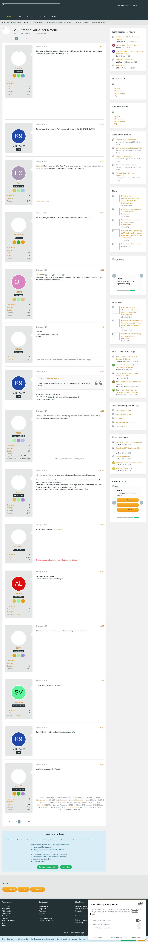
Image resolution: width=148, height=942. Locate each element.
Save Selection (116, 937)
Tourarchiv (6, 906)
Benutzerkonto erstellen (47, 867)
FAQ (115, 96)
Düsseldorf (40, 166)
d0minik (118, 370)
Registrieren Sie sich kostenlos (58, 840)
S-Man (118, 68)
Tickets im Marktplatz (83, 920)
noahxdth (119, 465)
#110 (102, 270)
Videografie (6, 911)
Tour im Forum (119, 93)
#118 (102, 680)
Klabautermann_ (121, 395)
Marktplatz (42, 913)
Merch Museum (44, 916)
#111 (102, 327)
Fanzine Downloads (46, 921)
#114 (102, 470)
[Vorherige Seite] (4, 38)
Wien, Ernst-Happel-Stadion (126, 165)
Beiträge (10, 86)
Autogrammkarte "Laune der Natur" (129, 462)
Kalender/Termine (8, 921)
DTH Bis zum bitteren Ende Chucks (129, 442)
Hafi (117, 378)
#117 (102, 626)
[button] (9, 889)
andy (15, 33)
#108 (102, 161)
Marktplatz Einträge (13, 560)
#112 (102, 371)
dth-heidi (119, 48)
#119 (102, 727)
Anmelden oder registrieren (127, 5)
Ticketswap (79, 922)
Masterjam (79, 911)
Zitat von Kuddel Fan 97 (49, 378)
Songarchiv (6, 913)
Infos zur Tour (119, 91)
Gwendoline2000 (121, 361)
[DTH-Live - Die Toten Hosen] (58, 7)
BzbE (118, 56)
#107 (102, 124)
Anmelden (66, 867)
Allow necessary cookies (102, 920)
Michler (118, 445)
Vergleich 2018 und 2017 (125, 59)
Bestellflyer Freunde (123, 456)
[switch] (138, 920)
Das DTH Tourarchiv (82, 909)
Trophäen (10, 83)
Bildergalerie (43, 906)
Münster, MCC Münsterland (126, 140)
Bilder (9, 89)
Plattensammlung (42, 201)
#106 (102, 46)
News (4, 923)
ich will (38, 275)
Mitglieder (42, 909)
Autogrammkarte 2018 (124, 468)
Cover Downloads (45, 918)
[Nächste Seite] (30, 38)
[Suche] (142, 5)
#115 (102, 525)
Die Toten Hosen (81, 906)
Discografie (6, 909)
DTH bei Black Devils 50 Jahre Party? (129, 45)
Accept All (136, 937)
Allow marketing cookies (101, 928)
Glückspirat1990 (121, 386)
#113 (102, 411)
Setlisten (5, 918)
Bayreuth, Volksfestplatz (124, 156)
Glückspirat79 (120, 42)
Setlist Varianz (121, 65)
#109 (102, 213)
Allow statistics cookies (101, 924)
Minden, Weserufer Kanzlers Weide (129, 148)
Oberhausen (40, 800)
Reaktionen (11, 81)
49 (26, 39)
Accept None (97, 937)
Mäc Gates (119, 62)
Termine (117, 88)
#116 (102, 572)
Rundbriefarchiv (8, 916)
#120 (102, 764)
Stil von (74, 933)
